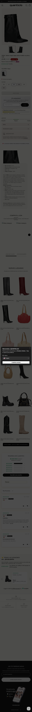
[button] (16, 358)
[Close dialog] (30, 348)
